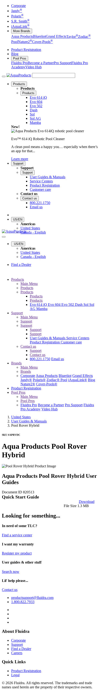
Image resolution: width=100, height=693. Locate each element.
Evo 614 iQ (39, 305)
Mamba (41, 309)
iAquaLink (20, 26)
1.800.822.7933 (22, 602)
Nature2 (25, 42)
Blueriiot (39, 37)
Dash (79, 305)
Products (19, 84)
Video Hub (33, 67)
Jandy (16, 11)
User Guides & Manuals (48, 338)
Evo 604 (54, 305)
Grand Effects (56, 37)
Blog (14, 54)
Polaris (17, 16)
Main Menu (29, 284)
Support (18, 163)
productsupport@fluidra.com (32, 598)
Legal (15, 675)
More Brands (21, 31)
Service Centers (77, 338)
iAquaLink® (77, 380)
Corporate (18, 6)
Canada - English (33, 232)
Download (86, 502)
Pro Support (62, 63)
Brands (16, 363)
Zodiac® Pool (57, 380)
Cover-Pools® (46, 384)
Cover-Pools (42, 42)
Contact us (29, 198)
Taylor (72, 37)
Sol (86, 305)
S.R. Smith (20, 21)
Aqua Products (22, 37)
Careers (16, 653)
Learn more (19, 159)
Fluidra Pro (19, 63)
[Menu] (4, 76)
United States (30, 228)
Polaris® (39, 380)
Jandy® (26, 380)
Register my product (17, 553)
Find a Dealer (21, 265)
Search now (10, 572)
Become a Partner (41, 63)
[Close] (4, 237)
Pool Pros (19, 58)
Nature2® (27, 384)
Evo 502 (68, 305)
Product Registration (26, 50)
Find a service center (17, 535)
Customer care (71, 342)
